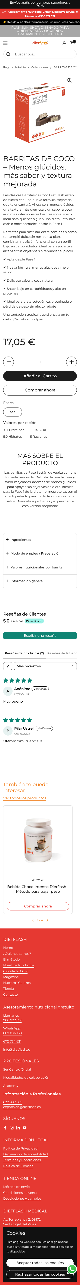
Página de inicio (14, 67)
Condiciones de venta (20, 1193)
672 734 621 (12, 1041)
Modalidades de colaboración (26, 1078)
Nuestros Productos (18, 965)
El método (11, 959)
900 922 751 (12, 1020)
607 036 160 (12, 1033)
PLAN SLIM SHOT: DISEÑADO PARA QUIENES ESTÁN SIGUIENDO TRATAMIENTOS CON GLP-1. (40, 31)
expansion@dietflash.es (22, 1107)
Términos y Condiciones (22, 1160)
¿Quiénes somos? (17, 954)
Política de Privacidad (20, 1148)
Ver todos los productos (24, 798)
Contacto (10, 994)
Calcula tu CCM (15, 971)
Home (8, 948)
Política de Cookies (18, 1166)
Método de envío (16, 1187)
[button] (72, 43)
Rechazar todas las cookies (40, 1274)
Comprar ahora (40, 390)
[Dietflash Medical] (40, 43)
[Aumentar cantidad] (71, 362)
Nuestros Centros (17, 983)
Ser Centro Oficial (17, 1069)
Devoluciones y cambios (22, 1198)
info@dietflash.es (16, 1049)
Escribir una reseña (40, 636)
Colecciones (39, 67)
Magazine (11, 977)
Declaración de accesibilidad (25, 1154)
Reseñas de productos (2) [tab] (24, 653)
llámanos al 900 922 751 (40, 16)
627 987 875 (12, 1102)
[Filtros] (7, 666)
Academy (10, 1086)
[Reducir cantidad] (8, 362)
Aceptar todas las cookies (40, 1263)
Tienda (8, 989)
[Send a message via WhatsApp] (72, 1269)
